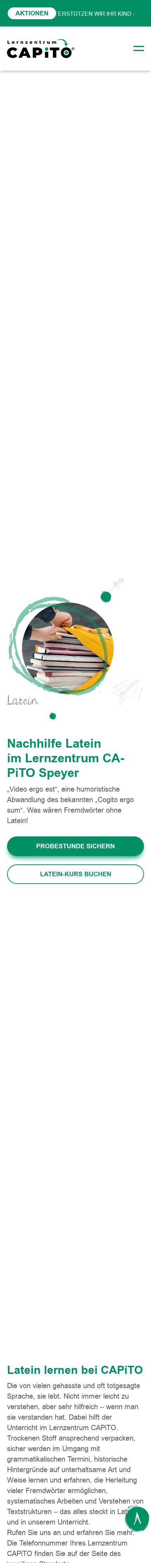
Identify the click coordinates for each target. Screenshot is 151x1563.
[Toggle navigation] (136, 48)
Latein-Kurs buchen (75, 874)
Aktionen (31, 13)
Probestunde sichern (75, 846)
